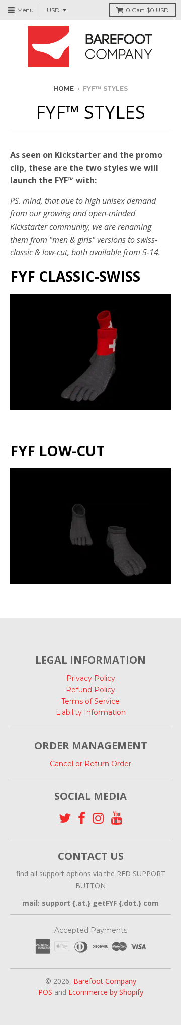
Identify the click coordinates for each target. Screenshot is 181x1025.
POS (45, 992)
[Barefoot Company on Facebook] (81, 818)
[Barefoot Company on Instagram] (98, 818)
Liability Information (91, 712)
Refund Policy (90, 689)
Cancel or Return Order (90, 763)
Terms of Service (90, 701)
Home (63, 88)
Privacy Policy (90, 678)
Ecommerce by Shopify (105, 992)
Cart (147, 10)
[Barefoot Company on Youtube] (117, 818)
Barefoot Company (104, 981)
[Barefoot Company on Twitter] (65, 818)
